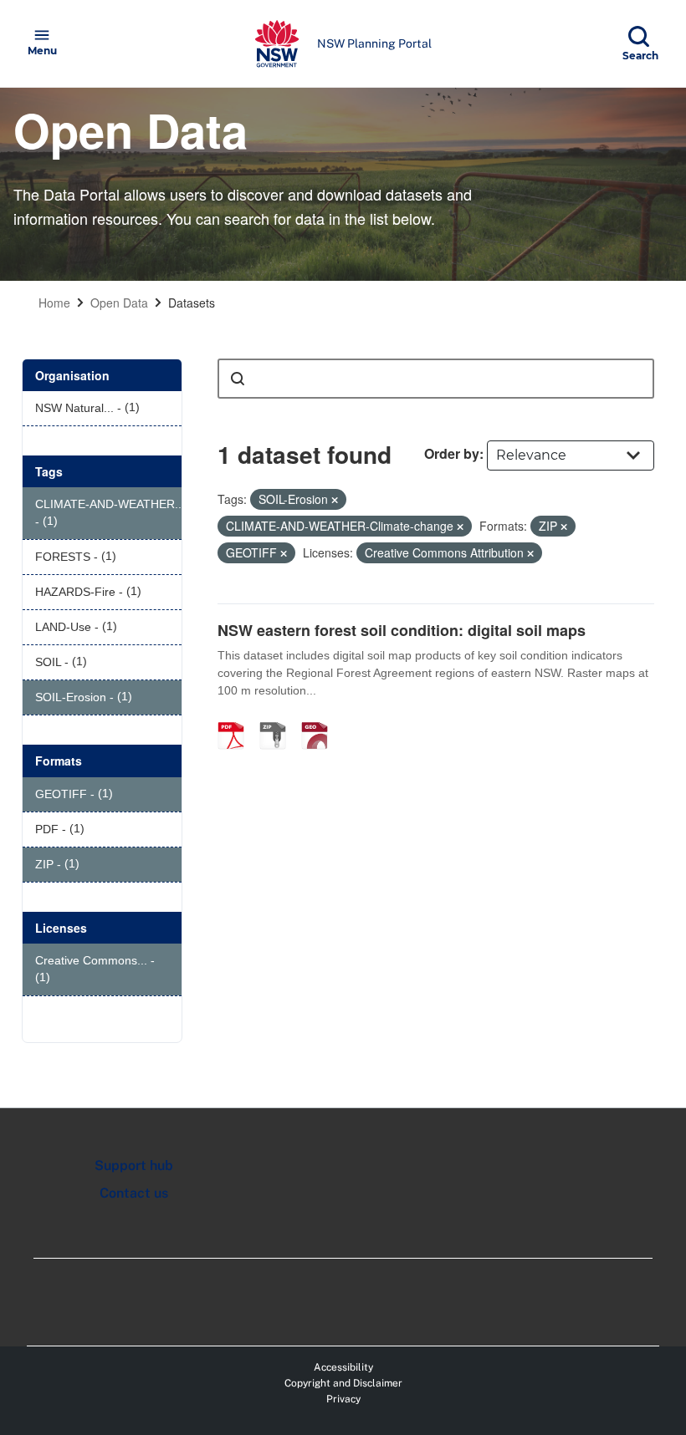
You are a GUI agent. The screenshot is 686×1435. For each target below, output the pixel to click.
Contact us (134, 1193)
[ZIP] (278, 718)
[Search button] (238, 379)
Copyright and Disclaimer (343, 1383)
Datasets (191, 302)
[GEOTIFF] (320, 718)
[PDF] (237, 718)
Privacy (343, 1399)
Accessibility (343, 1367)
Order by (451, 453)
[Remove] (334, 499)
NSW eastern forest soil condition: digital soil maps (402, 630)
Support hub (134, 1165)
